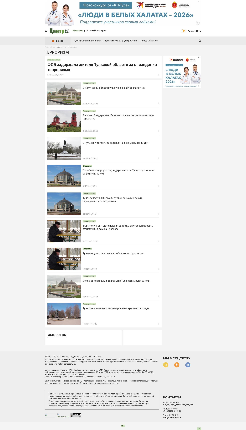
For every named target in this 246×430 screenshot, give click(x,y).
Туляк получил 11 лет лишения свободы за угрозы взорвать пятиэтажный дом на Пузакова (118, 227)
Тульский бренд (113, 40)
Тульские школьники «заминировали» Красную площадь (116, 308)
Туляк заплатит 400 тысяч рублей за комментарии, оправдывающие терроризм (112, 200)
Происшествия (54, 60)
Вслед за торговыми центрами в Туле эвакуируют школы (116, 280)
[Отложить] (158, 75)
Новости (78, 30)
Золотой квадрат (96, 30)
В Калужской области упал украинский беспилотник (114, 87)
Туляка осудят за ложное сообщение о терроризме (113, 253)
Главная (48, 47)
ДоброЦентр (130, 40)
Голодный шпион (149, 40)
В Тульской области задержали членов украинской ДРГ (116, 142)
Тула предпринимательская (87, 40)
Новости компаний (90, 394)
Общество (87, 166)
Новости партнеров (112, 394)
